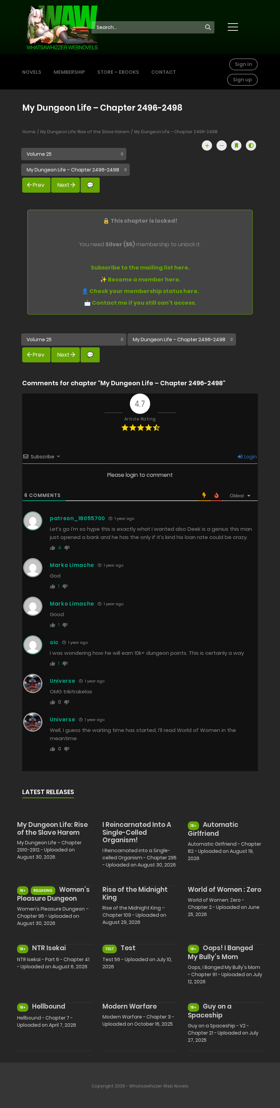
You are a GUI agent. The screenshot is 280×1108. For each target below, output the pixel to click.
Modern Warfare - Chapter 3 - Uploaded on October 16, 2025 (138, 1020)
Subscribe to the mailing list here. (140, 268)
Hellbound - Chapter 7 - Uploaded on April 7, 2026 (46, 1021)
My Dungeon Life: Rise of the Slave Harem (84, 132)
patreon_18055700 (77, 518)
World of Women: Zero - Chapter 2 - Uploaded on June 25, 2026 (224, 907)
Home (29, 132)
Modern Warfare (129, 1006)
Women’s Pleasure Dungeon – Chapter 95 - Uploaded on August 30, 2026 (53, 916)
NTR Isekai (49, 948)
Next (63, 185)
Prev (38, 185)
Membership (69, 72)
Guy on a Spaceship (210, 1011)
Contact (163, 72)
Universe (62, 680)
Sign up (242, 79)
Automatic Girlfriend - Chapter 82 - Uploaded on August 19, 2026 (224, 851)
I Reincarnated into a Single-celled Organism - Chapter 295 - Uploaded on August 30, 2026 (139, 857)
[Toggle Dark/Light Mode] (251, 145)
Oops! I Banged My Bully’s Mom (220, 952)
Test (128, 948)
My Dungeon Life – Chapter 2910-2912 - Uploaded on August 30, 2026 (49, 849)
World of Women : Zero (224, 889)
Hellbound (48, 1006)
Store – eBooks (118, 72)
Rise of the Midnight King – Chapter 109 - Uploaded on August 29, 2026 (134, 915)
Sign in (243, 64)
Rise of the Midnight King (135, 893)
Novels (31, 72)
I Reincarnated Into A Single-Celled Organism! (136, 832)
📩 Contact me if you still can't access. (140, 303)
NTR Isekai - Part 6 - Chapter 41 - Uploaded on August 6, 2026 (53, 963)
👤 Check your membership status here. (140, 291)
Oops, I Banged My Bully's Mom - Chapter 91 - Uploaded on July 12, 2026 (225, 974)
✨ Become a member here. (140, 279)
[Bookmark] (236, 145)
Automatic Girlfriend (213, 829)
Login (250, 456)
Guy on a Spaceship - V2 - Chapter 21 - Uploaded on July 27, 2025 (223, 1032)
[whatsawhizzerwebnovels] (61, 26)
